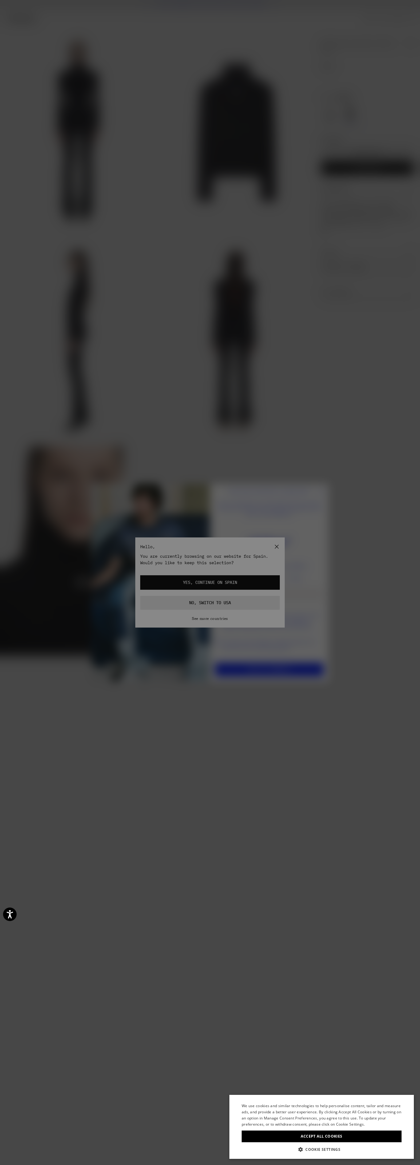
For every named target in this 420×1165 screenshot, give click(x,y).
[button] (322, 1149)
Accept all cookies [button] (321, 1136)
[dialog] (321, 1127)
